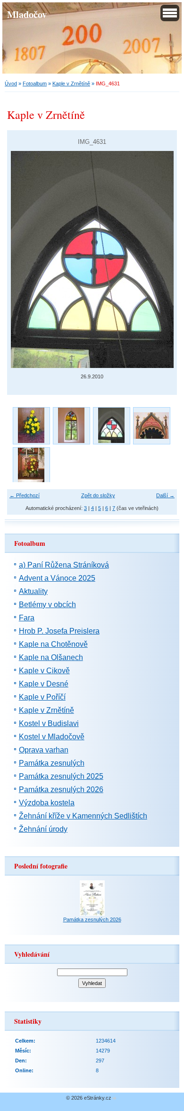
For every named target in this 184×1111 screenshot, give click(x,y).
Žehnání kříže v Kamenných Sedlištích (83, 816)
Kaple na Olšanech (51, 657)
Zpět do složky (98, 495)
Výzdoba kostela (47, 803)
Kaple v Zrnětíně (71, 83)
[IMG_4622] (31, 425)
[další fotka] (161, 259)
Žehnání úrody (43, 829)
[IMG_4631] (111, 425)
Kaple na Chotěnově (53, 644)
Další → (165, 495)
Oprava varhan (43, 750)
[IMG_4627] (71, 425)
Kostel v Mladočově (51, 737)
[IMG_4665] (31, 465)
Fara (26, 618)
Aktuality (33, 591)
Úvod (11, 83)
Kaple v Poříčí (42, 697)
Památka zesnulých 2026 (61, 789)
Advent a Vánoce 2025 (57, 578)
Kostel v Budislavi (49, 723)
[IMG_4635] (151, 425)
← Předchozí (24, 495)
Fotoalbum (35, 83)
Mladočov (27, 14)
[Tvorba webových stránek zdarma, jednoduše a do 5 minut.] (114, 1098)
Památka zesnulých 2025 (61, 776)
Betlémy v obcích (47, 605)
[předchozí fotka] (22, 259)
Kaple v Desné (43, 684)
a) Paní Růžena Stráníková (64, 565)
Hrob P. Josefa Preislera (59, 631)
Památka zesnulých (51, 763)
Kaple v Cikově (44, 671)
